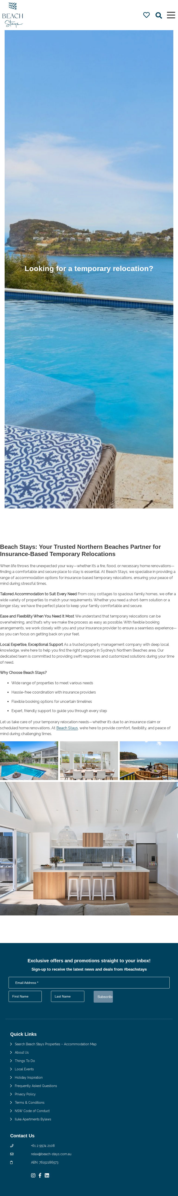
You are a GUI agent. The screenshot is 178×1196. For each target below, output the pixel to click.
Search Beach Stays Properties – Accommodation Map (56, 1044)
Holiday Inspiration (29, 1077)
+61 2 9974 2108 (43, 1146)
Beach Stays (67, 728)
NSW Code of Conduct (32, 1111)
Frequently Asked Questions (36, 1086)
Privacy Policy (25, 1094)
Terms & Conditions (29, 1102)
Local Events (24, 1069)
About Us (22, 1052)
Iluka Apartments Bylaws (33, 1119)
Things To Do (25, 1061)
